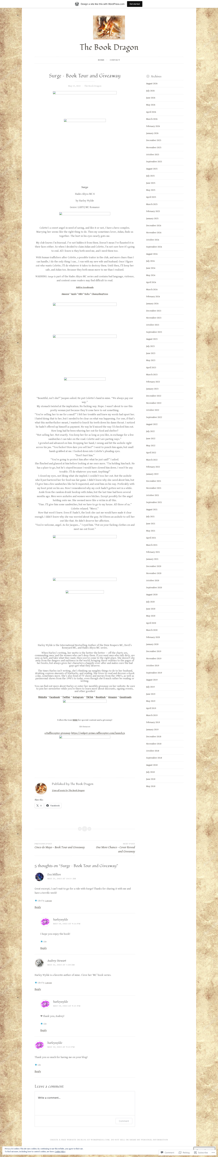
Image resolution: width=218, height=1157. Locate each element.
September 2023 (154, 332)
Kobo (87, 294)
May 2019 (150, 701)
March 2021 (152, 545)
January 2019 (152, 729)
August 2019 (152, 680)
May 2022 (150, 445)
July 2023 (150, 346)
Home (101, 60)
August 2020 (152, 594)
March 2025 (152, 204)
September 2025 (154, 161)
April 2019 (151, 708)
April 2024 (151, 282)
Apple (74, 294)
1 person (48, 901)
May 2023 (150, 360)
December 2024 (153, 225)
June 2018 (150, 779)
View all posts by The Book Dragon (68, 790)
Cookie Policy (60, 1152)
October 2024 (152, 240)
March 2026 (152, 119)
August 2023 (152, 339)
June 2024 (150, 268)
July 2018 (150, 772)
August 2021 (152, 509)
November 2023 (153, 318)
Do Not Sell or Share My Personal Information (139, 1140)
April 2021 (151, 538)
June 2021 (150, 523)
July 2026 (150, 91)
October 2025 (152, 154)
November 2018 (153, 744)
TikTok (89, 697)
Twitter (66, 697)
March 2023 (152, 374)
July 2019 (150, 687)
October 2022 (152, 410)
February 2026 (153, 126)
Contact (115, 60)
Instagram (78, 697)
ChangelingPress (100, 294)
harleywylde (60, 919)
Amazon (65, 294)
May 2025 (150, 190)
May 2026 (150, 105)
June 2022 (150, 438)
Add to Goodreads (85, 287)
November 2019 (153, 658)
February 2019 (153, 722)
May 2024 (150, 275)
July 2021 (150, 516)
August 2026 (152, 83)
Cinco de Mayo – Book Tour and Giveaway (60, 846)
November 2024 (153, 232)
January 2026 (152, 133)
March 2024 (152, 289)
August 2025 (152, 169)
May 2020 (150, 616)
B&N (81, 294)
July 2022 (150, 431)
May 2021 (150, 531)
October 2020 (152, 580)
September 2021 (154, 502)
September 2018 (154, 758)
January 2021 (152, 559)
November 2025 (153, 147)
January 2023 (152, 389)
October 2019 (152, 665)
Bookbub (101, 697)
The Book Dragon (109, 47)
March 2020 (152, 630)
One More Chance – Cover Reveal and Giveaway (115, 848)
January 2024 (152, 303)
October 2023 (152, 325)
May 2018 (150, 786)
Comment (124, 1121)
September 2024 (154, 247)
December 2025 (153, 140)
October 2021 (152, 495)
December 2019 (153, 651)
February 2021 (153, 552)
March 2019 (152, 715)
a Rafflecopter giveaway (58, 733)
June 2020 (150, 609)
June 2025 (150, 183)
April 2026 (151, 112)
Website (42, 697)
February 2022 (153, 467)
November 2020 (153, 573)
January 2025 (152, 218)
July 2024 (150, 261)
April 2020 (151, 623)
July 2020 (150, 602)
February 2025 (153, 211)
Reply (38, 907)
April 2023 (151, 367)
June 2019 (150, 694)
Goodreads (125, 697)
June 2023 (150, 353)
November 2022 (153, 403)
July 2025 (150, 176)
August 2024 (152, 254)
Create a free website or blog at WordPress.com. (80, 1140)
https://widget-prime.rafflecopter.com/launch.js (98, 733)
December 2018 (153, 736)
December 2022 (153, 396)
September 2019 (154, 673)
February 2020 (153, 637)
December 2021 (153, 481)
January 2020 (152, 644)
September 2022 (154, 417)
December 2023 (153, 311)
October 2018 (152, 751)
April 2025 (151, 197)
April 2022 (151, 452)
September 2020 (154, 587)
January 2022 (152, 474)
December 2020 (153, 566)
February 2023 (153, 382)
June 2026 (150, 98)
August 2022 (152, 424)
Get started (135, 4)
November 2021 (153, 488)
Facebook (54, 697)
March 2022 (152, 460)
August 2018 (152, 765)
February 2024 (153, 296)
